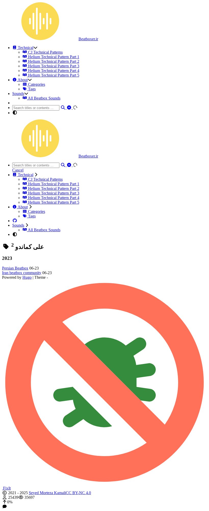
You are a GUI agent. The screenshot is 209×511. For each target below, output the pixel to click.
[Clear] (70, 107)
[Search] (63, 107)
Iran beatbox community (21, 273)
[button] (104, 502)
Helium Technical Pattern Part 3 (53, 66)
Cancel (17, 170)
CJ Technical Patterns (45, 52)
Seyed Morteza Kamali (47, 493)
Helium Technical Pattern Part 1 (53, 57)
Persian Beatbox (15, 268)
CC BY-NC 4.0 (78, 493)
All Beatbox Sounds (43, 98)
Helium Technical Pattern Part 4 (53, 70)
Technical (25, 47)
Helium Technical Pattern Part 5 (53, 75)
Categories (36, 84)
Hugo (27, 277)
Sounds (18, 93)
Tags (31, 89)
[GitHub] (14, 220)
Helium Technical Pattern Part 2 (53, 61)
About (22, 80)
